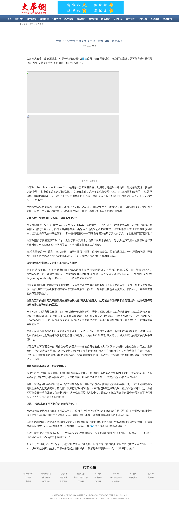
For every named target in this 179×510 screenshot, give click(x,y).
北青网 (151, 474)
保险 (84, 58)
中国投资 (46, 481)
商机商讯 (105, 19)
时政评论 (56, 19)
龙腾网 (151, 478)
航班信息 (81, 474)
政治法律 (44, 19)
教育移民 (81, 19)
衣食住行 (142, 19)
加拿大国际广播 (81, 478)
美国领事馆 (46, 474)
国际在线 (63, 478)
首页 (9, 19)
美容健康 (154, 19)
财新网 (28, 478)
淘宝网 (98, 481)
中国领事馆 (28, 474)
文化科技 (118, 19)
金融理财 (93, 19)
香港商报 (46, 478)
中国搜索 (133, 478)
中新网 (98, 474)
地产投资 (68, 19)
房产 (92, 426)
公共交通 (63, 474)
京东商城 (116, 481)
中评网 (133, 474)
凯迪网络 (98, 478)
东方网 (116, 474)
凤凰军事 (63, 481)
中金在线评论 (116, 478)
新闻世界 (31, 19)
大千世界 (130, 19)
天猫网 (81, 481)
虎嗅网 (28, 481)
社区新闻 (167, 19)
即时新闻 (19, 19)
